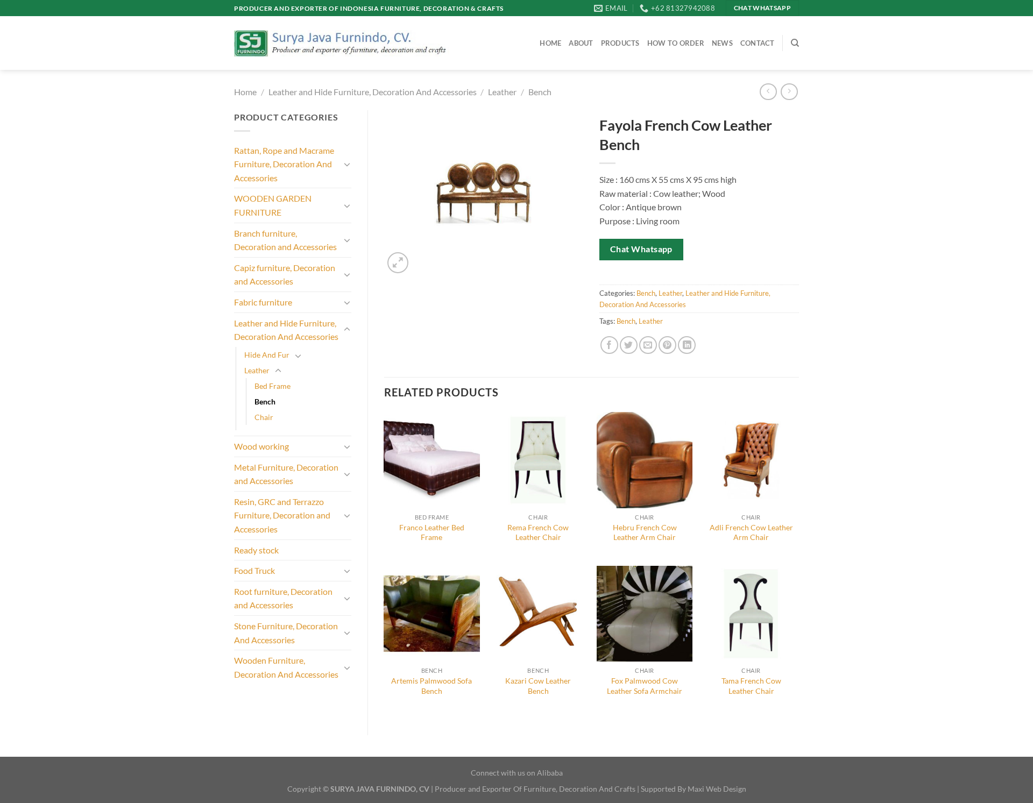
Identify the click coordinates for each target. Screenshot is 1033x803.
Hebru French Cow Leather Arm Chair (645, 532)
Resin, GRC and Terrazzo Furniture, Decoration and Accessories (282, 515)
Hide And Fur (266, 354)
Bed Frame (272, 385)
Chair (263, 417)
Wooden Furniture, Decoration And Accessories (286, 667)
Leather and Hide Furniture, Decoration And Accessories (372, 92)
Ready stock (256, 550)
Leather (502, 92)
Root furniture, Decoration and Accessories (283, 598)
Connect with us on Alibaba (517, 772)
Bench (539, 92)
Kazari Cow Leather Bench (538, 685)
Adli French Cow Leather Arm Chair (751, 532)
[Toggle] (347, 164)
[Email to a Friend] (648, 345)
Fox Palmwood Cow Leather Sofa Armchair (644, 685)
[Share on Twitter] (629, 345)
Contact (757, 43)
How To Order (675, 43)
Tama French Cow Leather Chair (751, 685)
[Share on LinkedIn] (687, 345)
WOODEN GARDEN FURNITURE (273, 205)
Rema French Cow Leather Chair (538, 532)
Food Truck (254, 570)
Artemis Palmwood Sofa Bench (431, 685)
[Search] (795, 43)
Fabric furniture (263, 302)
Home (550, 43)
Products (620, 43)
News (722, 43)
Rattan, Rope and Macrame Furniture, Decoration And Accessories (284, 164)
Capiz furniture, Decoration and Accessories (284, 274)
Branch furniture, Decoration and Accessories (285, 240)
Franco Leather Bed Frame (431, 532)
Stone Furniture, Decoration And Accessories (286, 633)
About (581, 43)
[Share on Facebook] (609, 345)
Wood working (261, 446)
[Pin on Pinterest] (667, 345)
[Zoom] (397, 262)
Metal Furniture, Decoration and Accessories (286, 474)
